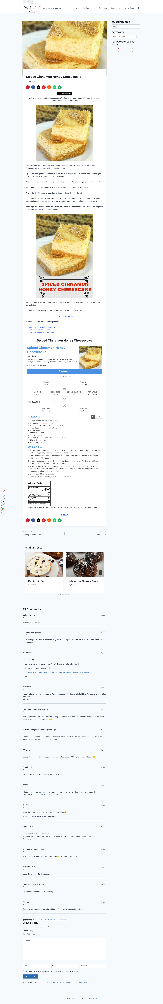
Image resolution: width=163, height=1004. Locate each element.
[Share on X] (38, 87)
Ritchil (25, 767)
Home (77, 8)
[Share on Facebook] (33, 87)
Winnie (26, 826)
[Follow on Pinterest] (119, 48)
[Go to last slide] (28, 572)
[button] (28, 365)
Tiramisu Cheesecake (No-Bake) (41, 332)
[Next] (100, 572)
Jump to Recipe (65, 94)
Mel (24, 902)
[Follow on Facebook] (133, 48)
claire (25, 653)
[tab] (60, 594)
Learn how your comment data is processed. (70, 982)
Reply (103, 615)
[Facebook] (24, 1)
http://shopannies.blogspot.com (47, 794)
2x (96, 417)
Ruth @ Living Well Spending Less (37, 730)
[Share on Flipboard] (44, 87)
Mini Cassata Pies (36, 581)
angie (25, 785)
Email (55, 966)
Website (84, 966)
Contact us (103, 8)
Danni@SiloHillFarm (31, 884)
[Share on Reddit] (49, 87)
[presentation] (44, 564)
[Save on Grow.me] (65, 87)
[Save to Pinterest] (28, 87)
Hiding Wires (101, 533)
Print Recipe (65, 371)
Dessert (29, 73)
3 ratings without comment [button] (55, 920)
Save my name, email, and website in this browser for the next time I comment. (52, 971)
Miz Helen (27, 687)
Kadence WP (94, 998)
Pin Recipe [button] (65, 376)
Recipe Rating (28, 931)
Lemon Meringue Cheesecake (40, 330)
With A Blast (33, 585)
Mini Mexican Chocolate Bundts (83, 581)
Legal (113, 8)
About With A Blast (126, 8)
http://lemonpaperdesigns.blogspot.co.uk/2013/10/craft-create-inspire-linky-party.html (56, 672)
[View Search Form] (138, 8)
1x (93, 417)
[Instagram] (31, 1)
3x (100, 417)
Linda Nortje (31, 81)
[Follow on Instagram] (119, 51)
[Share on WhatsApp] (54, 87)
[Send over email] (60, 87)
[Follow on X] (133, 51)
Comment (28, 940)
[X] (28, 1)
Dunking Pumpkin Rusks (32, 533)
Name (27, 966)
